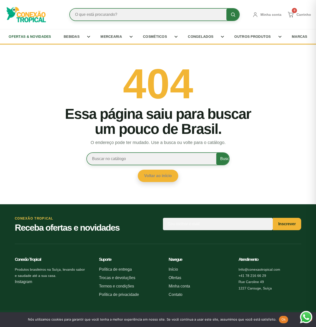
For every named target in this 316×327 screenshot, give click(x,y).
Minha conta (179, 286)
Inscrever (287, 224)
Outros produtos (252, 37)
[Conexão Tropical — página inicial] (31, 15)
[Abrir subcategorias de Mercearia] (130, 36)
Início (173, 269)
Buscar (224, 159)
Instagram (23, 282)
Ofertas (175, 278)
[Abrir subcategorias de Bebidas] (87, 36)
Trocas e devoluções (117, 278)
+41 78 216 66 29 (252, 276)
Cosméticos (155, 37)
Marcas (299, 37)
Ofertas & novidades (30, 37)
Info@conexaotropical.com (259, 269)
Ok (283, 319)
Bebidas (71, 37)
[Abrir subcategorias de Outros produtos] (279, 36)
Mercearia (111, 37)
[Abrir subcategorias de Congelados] (221, 36)
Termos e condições (116, 286)
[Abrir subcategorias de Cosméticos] (175, 36)
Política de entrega (115, 269)
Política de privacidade (119, 294)
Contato (175, 294)
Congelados (200, 37)
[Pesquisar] (232, 14)
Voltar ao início (158, 176)
